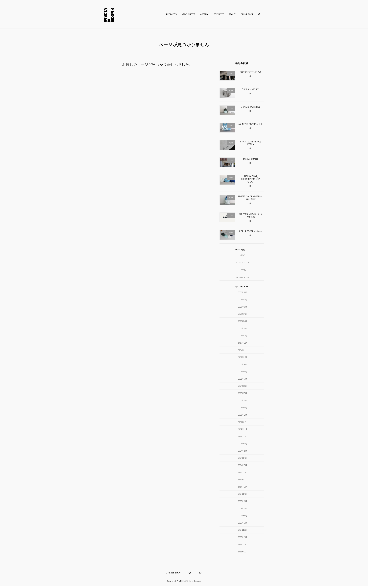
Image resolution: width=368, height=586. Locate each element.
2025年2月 (242, 414)
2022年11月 (243, 551)
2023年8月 (242, 501)
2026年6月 (242, 306)
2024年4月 (242, 457)
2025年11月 (243, 349)
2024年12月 (243, 421)
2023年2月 (242, 529)
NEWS (242, 255)
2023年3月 (242, 522)
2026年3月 (242, 328)
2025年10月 (243, 357)
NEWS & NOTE (242, 262)
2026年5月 (242, 313)
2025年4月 (242, 400)
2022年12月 (243, 544)
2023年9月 (242, 493)
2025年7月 (242, 378)
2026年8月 (242, 292)
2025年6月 (242, 385)
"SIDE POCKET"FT (250, 89)
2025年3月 (242, 407)
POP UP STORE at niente (250, 231)
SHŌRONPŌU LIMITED (250, 106)
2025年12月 (243, 342)
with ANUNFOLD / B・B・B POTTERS (250, 215)
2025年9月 (242, 364)
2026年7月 (242, 299)
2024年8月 (242, 450)
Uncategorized (242, 276)
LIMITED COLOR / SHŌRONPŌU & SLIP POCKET (250, 179)
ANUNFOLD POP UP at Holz (250, 124)
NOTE (243, 269)
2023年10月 (243, 486)
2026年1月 (242, 335)
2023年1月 (242, 537)
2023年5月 (242, 508)
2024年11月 (243, 429)
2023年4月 (242, 515)
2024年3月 (242, 465)
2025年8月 (242, 371)
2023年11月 (243, 479)
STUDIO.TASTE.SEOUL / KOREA (250, 143)
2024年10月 (243, 436)
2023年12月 (243, 472)
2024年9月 (242, 443)
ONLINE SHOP (173, 572)
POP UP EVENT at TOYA (250, 71)
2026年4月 (242, 321)
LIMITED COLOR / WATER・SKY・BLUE (250, 198)
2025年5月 (242, 393)
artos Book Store (250, 158)
